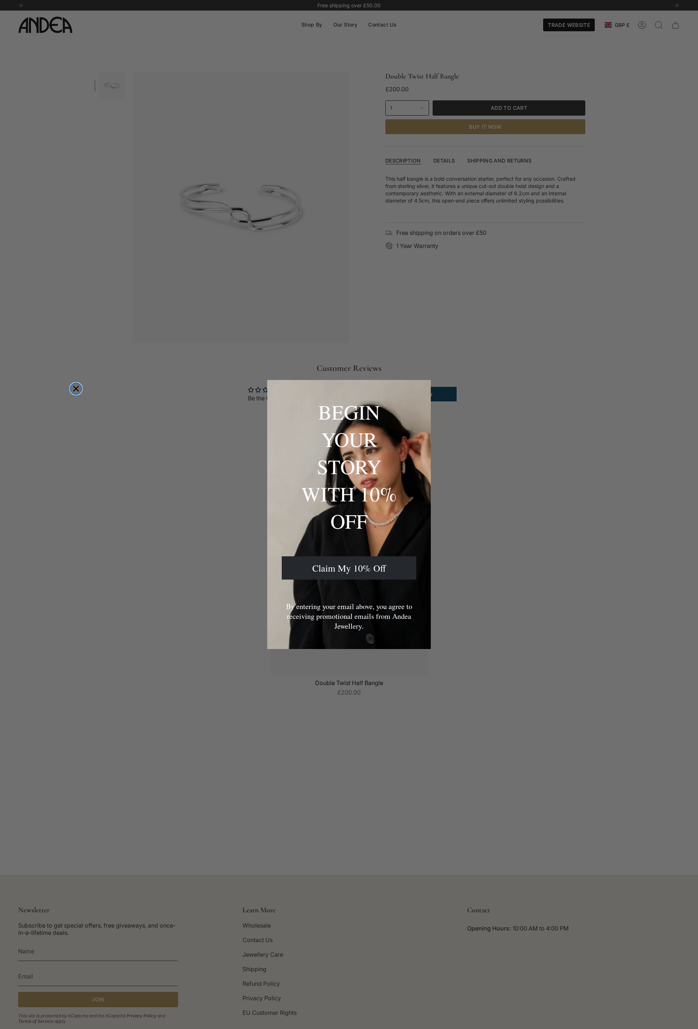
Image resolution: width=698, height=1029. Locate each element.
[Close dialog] (76, 389)
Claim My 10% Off (349, 568)
